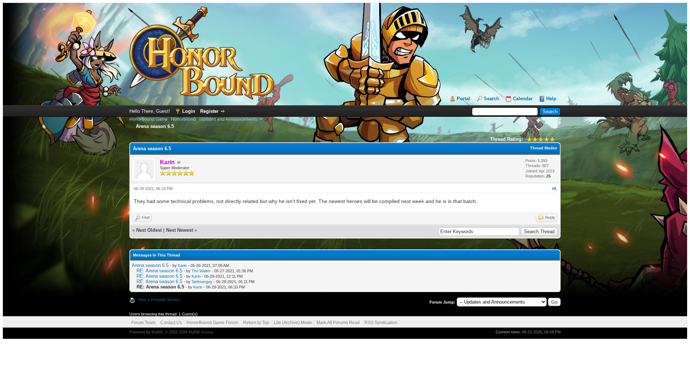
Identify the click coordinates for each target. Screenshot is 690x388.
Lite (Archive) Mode (293, 322)
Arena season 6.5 (150, 265)
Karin (182, 265)
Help (551, 98)
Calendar (523, 98)
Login (188, 111)
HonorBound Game (148, 119)
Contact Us (171, 322)
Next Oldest (149, 230)
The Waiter (201, 271)
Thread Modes (543, 148)
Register (209, 111)
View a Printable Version (159, 299)
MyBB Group (201, 332)
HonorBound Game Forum (212, 322)
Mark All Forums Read (338, 322)
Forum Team (143, 322)
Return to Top (256, 322)
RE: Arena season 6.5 (159, 270)
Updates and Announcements (228, 119)
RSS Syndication (380, 322)
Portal (463, 98)
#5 (554, 188)
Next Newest (179, 230)
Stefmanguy (202, 282)
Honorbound (183, 119)
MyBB (157, 332)
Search (491, 98)
